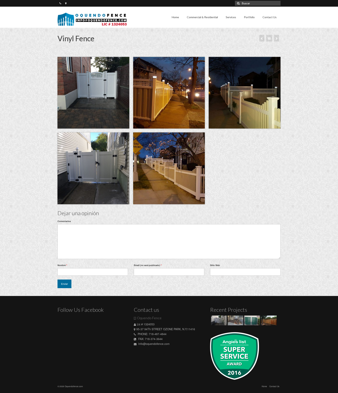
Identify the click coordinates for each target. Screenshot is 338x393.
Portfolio (249, 17)
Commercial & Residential (202, 17)
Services (231, 17)
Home (175, 17)
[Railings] (261, 38)
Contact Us (269, 17)
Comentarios (64, 221)
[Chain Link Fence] (251, 320)
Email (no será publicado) (148, 265)
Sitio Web (215, 265)
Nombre (62, 265)
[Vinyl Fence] (218, 320)
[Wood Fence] (276, 38)
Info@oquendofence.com (154, 344)
